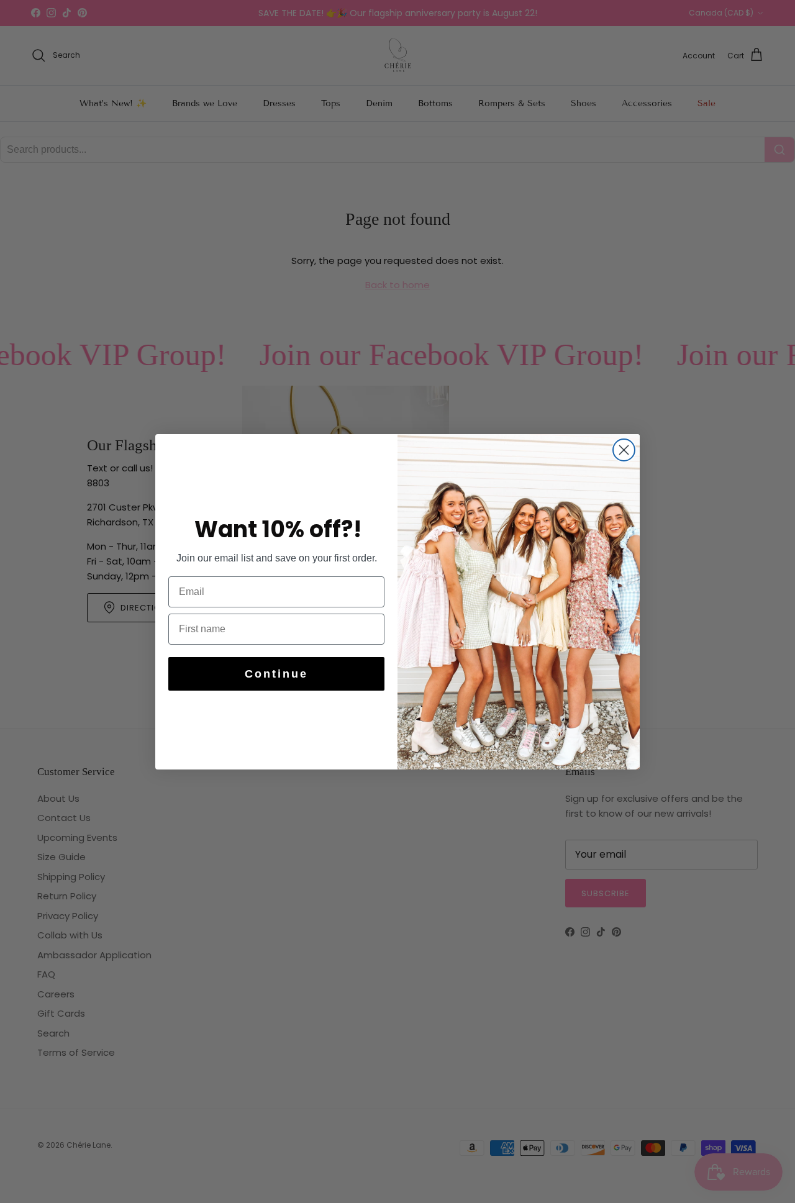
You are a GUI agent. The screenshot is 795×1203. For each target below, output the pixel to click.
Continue (276, 674)
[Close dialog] (624, 450)
